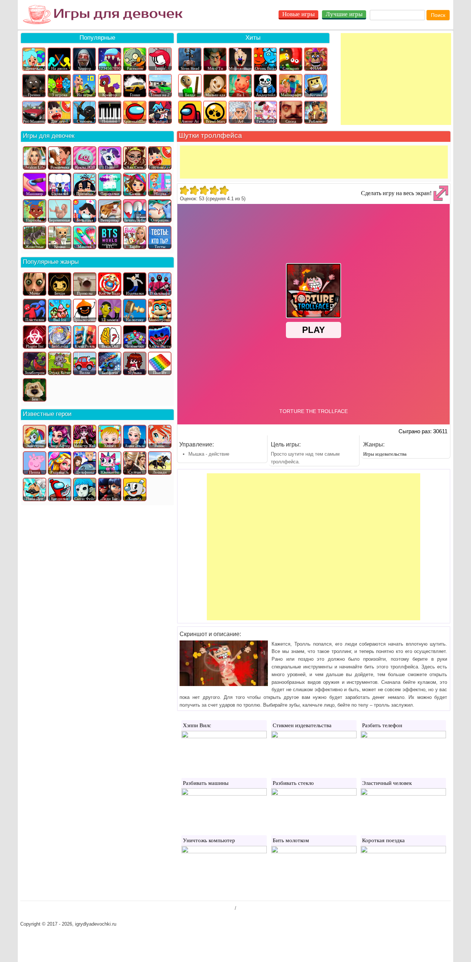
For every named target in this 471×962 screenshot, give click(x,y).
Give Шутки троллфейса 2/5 (194, 190)
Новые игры (298, 14)
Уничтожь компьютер (209, 840)
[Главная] (102, 15)
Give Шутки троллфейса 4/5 (214, 190)
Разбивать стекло (293, 783)
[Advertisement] (396, 79)
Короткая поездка (383, 840)
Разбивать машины (206, 783)
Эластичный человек (387, 783)
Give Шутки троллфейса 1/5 (184, 190)
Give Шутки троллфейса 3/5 (204, 190)
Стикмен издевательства (302, 725)
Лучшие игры (344, 14)
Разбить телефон (382, 725)
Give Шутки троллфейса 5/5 (224, 190)
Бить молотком (291, 840)
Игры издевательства (385, 454)
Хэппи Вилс (197, 725)
